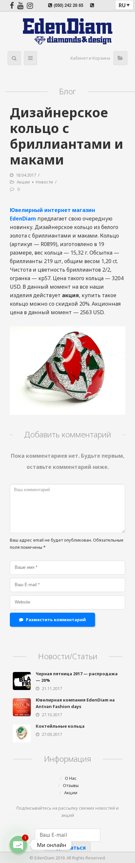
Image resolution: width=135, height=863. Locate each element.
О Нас (71, 778)
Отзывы (71, 785)
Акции (23, 182)
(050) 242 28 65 (68, 5)
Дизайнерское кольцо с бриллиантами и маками (66, 135)
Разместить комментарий (56, 620)
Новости (44, 182)
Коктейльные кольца (60, 726)
